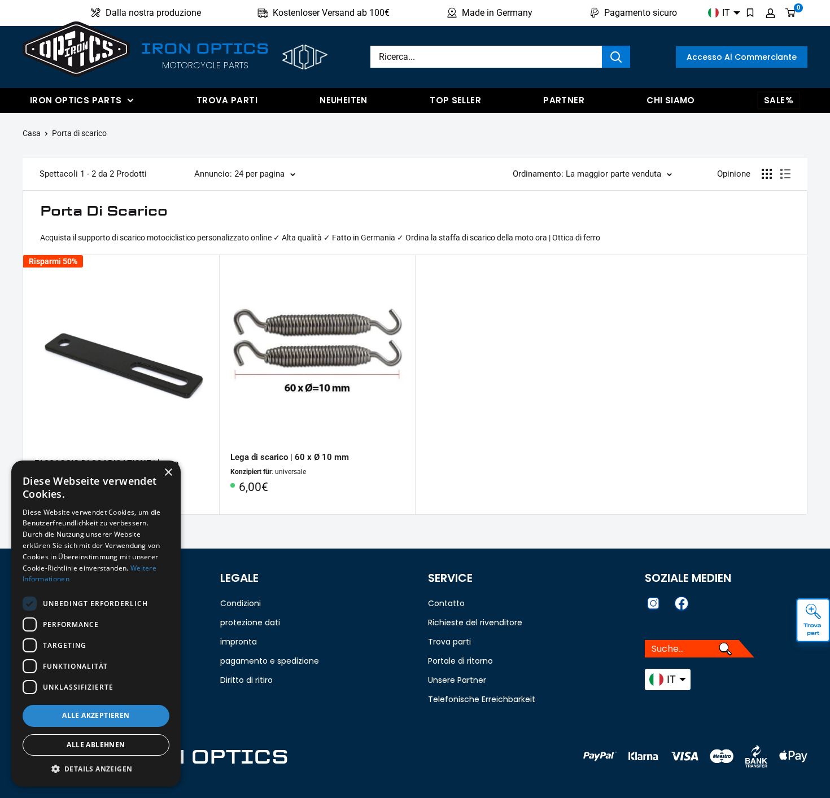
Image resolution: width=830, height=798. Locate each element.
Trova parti (226, 100)
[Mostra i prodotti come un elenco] (785, 174)
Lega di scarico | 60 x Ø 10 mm (289, 457)
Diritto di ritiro (246, 680)
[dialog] (96, 624)
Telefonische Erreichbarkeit (481, 699)
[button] (96, 769)
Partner (563, 100)
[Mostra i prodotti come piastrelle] (767, 174)
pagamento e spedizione (269, 661)
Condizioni (240, 603)
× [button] (168, 472)
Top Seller (455, 100)
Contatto (446, 603)
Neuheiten (343, 100)
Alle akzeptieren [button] (95, 715)
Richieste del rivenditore (475, 622)
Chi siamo (670, 100)
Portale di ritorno (460, 661)
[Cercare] (616, 57)
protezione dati (250, 622)
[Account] (770, 13)
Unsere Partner (457, 680)
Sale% (778, 100)
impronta (238, 641)
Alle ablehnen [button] (96, 744)
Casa (32, 133)
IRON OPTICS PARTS (75, 100)
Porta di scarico (79, 133)
